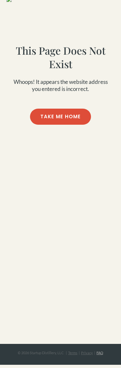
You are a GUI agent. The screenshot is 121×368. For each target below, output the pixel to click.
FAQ (99, 353)
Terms (72, 353)
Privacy (87, 353)
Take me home (60, 116)
